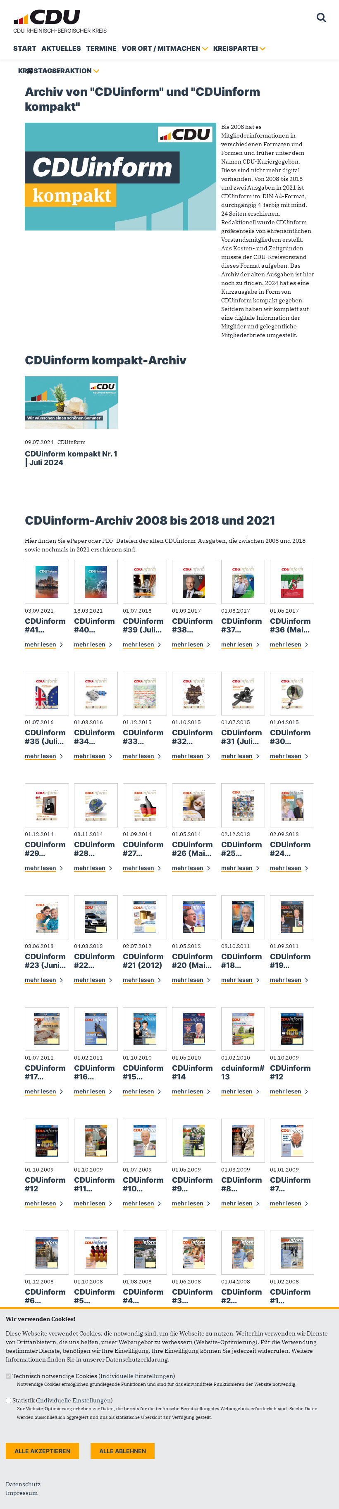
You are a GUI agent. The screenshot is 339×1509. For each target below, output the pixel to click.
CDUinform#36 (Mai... (290, 625)
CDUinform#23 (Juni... (45, 961)
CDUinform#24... (290, 849)
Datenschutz (23, 1484)
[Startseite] (48, 10)
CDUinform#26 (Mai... (192, 849)
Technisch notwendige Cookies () (93, 1376)
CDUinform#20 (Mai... (192, 961)
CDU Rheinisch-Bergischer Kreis (60, 30)
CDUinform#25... (241, 849)
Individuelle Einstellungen (136, 1376)
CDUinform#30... (290, 737)
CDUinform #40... (94, 625)
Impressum (22, 1493)
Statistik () (62, 1400)
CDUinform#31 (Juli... (241, 737)
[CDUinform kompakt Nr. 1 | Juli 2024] (71, 380)
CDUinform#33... (143, 737)
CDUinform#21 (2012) (143, 961)
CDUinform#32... (192, 737)
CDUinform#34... (94, 737)
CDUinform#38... (192, 625)
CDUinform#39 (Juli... (143, 625)
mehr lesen (40, 644)
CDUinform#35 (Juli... (45, 737)
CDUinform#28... (94, 849)
